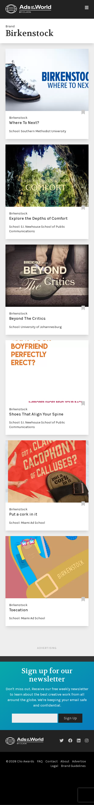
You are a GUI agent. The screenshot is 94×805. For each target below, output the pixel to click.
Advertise (79, 761)
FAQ (40, 761)
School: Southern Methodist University (37, 131)
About (64, 761)
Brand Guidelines (73, 766)
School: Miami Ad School (27, 523)
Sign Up (70, 718)
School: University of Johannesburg (35, 327)
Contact (51, 761)
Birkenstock (18, 118)
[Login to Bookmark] (83, 112)
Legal (54, 766)
